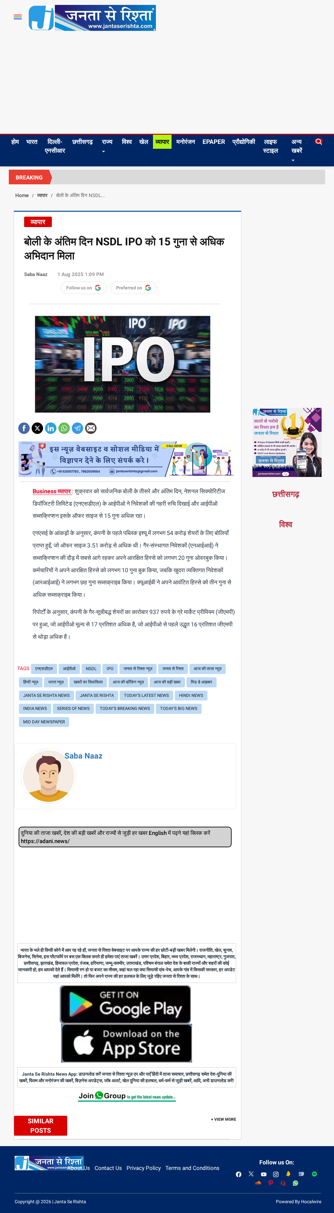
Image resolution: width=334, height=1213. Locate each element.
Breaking (29, 177)
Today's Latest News (146, 695)
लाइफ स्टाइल (270, 146)
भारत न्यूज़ (56, 682)
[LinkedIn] (50, 425)
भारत (32, 142)
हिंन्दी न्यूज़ (30, 682)
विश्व (127, 142)
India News (35, 708)
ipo (110, 668)
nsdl (91, 668)
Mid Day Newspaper (44, 721)
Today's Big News (178, 708)
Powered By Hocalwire (298, 1201)
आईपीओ (69, 668)
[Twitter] (37, 425)
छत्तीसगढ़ (82, 142)
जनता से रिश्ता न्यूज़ (138, 668)
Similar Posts (40, 1125)
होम (15, 142)
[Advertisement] (167, 85)
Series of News (73, 708)
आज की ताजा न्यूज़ (207, 668)
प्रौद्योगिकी (244, 142)
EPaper (214, 142)
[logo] (92, 17)
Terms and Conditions (192, 1168)
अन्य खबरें (297, 146)
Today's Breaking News (125, 708)
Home (22, 195)
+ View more (223, 1119)
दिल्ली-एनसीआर (55, 146)
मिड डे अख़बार (201, 682)
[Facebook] (24, 425)
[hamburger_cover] (18, 17)
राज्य (107, 142)
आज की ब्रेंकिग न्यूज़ (128, 682)
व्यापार (162, 142)
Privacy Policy (144, 1168)
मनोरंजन (185, 142)
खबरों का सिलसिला (88, 682)
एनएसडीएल (44, 668)
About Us (78, 1168)
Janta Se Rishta (97, 695)
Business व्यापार (52, 491)
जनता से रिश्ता (173, 668)
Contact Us (108, 1168)
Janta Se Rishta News (46, 695)
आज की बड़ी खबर (167, 682)
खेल (143, 142)
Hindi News (191, 695)
